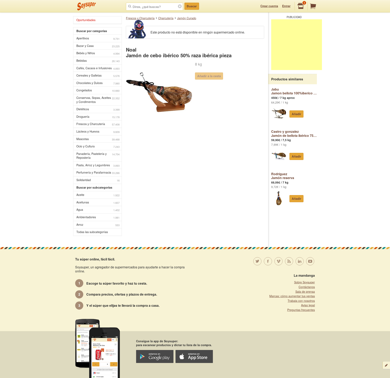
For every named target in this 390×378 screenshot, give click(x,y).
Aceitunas (98, 202)
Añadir (296, 114)
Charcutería (165, 18)
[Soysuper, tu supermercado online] (86, 6)
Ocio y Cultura (98, 146)
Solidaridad (98, 180)
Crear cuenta (269, 6)
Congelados (98, 90)
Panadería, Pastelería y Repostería (98, 156)
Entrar (286, 6)
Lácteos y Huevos (98, 131)
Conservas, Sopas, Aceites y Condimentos (98, 100)
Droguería (98, 116)
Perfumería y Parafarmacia (98, 172)
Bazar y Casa (98, 46)
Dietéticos (98, 109)
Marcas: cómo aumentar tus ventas (292, 296)
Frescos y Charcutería (140, 18)
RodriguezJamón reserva (282, 176)
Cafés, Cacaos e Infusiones (98, 68)
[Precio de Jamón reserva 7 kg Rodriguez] (278, 198)
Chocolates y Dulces (98, 83)
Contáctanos (307, 287)
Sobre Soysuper (304, 282)
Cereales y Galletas (98, 75)
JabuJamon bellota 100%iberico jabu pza (294, 91)
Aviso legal (308, 305)
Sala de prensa (305, 291)
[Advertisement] (296, 44)
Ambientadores (98, 217)
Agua (98, 209)
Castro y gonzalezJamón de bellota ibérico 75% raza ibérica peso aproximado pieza (294, 133)
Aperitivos (98, 38)
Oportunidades (85, 20)
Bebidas (98, 60)
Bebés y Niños (98, 53)
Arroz (98, 224)
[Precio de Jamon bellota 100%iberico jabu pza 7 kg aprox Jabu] (278, 113)
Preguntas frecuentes (301, 310)
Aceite (98, 195)
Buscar (192, 6)
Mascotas (98, 139)
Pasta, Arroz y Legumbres (98, 165)
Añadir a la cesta (209, 76)
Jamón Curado (186, 18)
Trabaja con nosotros (301, 301)
